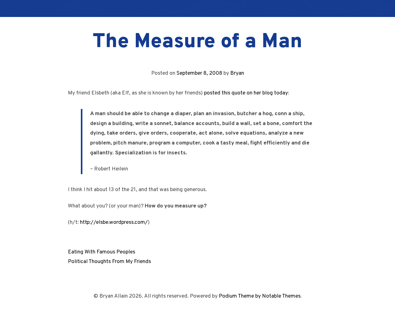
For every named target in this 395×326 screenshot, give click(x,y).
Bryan (237, 73)
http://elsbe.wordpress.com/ (114, 222)
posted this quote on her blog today (246, 93)
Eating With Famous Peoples (101, 252)
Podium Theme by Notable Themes (260, 296)
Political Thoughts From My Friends (109, 261)
